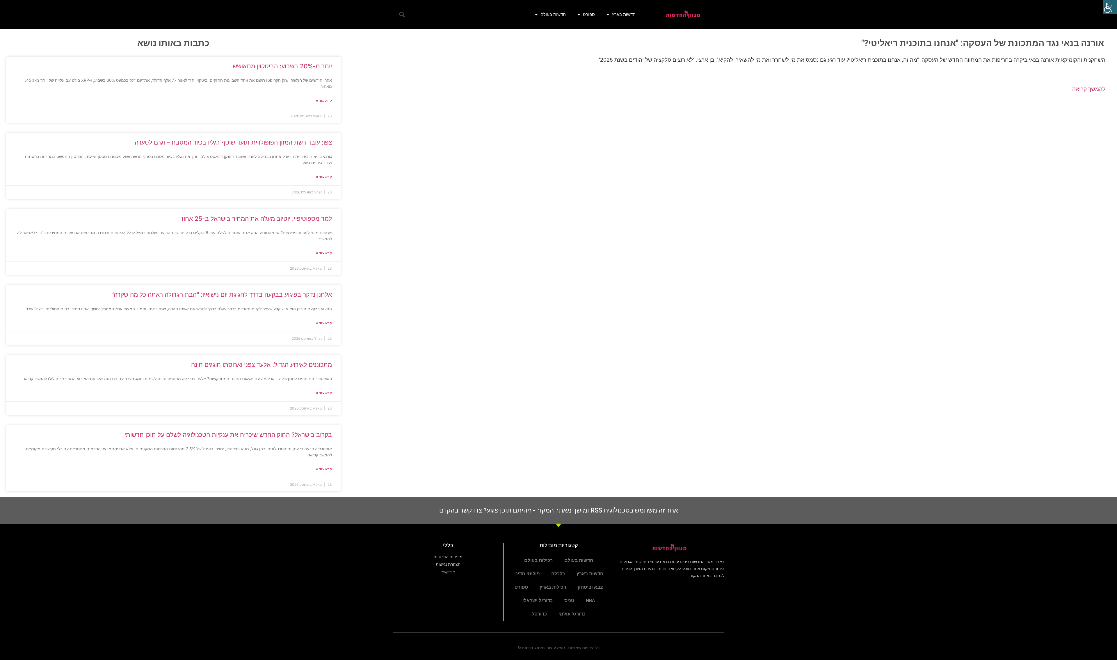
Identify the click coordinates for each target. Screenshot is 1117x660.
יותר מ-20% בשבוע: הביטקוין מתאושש (282, 66)
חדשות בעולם (553, 14)
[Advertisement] (728, 144)
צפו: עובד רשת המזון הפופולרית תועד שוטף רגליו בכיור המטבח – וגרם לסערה (233, 142)
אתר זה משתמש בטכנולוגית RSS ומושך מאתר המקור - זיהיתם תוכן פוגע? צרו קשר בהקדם (558, 510)
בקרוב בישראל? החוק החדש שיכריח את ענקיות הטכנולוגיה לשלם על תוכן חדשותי (228, 434)
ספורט (589, 14)
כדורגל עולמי (572, 614)
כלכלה (558, 574)
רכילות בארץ (553, 587)
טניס (569, 600)
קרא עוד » (324, 100)
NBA (590, 600)
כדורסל (539, 614)
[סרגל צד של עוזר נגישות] (1110, 7)
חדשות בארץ (624, 14)
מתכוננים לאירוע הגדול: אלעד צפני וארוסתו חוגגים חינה (261, 364)
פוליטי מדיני (527, 574)
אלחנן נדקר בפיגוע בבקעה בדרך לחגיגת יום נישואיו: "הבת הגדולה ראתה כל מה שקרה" (221, 294)
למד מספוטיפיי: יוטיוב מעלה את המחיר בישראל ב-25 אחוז (257, 218)
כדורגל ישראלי (537, 600)
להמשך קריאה (1088, 89)
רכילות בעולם (538, 560)
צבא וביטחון (590, 587)
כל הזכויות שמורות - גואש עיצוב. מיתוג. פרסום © (558, 647)
